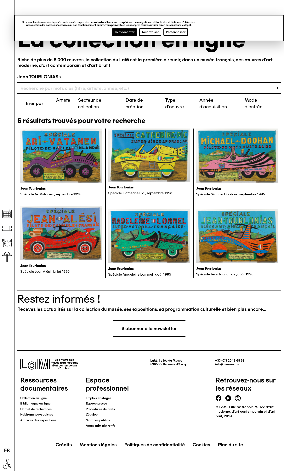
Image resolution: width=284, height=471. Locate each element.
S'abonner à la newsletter (149, 328)
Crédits (64, 444)
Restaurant (7, 243)
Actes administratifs (100, 426)
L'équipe (92, 414)
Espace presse (96, 403)
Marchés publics (98, 420)
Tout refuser (150, 32)
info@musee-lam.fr (228, 364)
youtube (228, 398)
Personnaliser (175, 32)
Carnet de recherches (36, 409)
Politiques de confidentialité (154, 444)
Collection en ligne (33, 398)
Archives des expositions (38, 420)
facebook (218, 398)
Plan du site (230, 444)
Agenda (7, 214)
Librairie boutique (7, 257)
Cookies (201, 444)
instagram (238, 398)
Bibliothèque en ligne (35, 403)
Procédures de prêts (100, 409)
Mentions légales (98, 444)
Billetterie (7, 228)
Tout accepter (124, 32)
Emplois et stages (98, 398)
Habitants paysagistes (36, 414)
